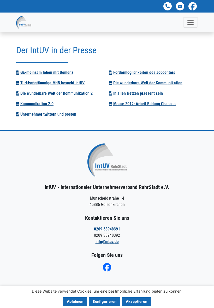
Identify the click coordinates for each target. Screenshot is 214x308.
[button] (167, 6)
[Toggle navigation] (190, 22)
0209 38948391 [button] (107, 229)
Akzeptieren (136, 301)
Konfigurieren (104, 301)
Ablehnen (75, 301)
